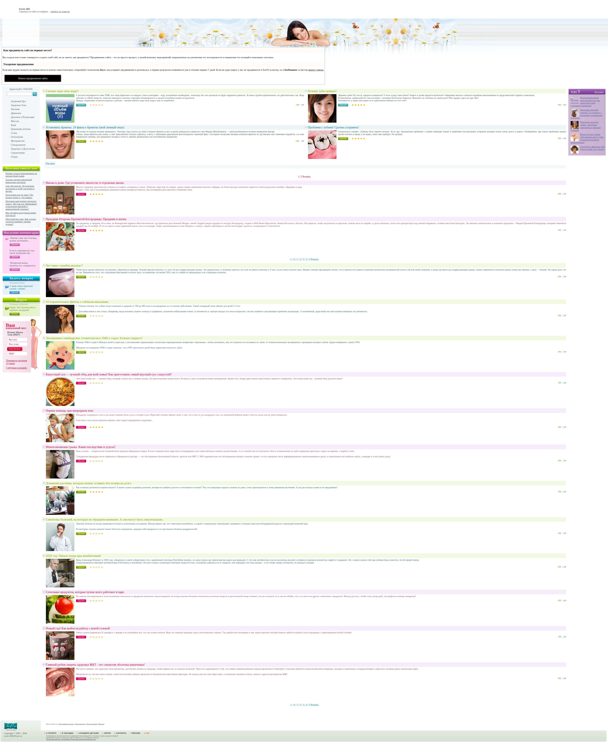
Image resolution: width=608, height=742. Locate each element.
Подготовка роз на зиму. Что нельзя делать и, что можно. (19, 196)
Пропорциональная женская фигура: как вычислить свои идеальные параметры (585, 102)
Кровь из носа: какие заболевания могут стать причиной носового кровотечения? (587, 138)
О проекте (51, 733)
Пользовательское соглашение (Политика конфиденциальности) (71, 739)
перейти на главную (60, 11)
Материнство (18, 141)
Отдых (14, 156)
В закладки (67, 733)
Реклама (136, 733)
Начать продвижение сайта (33, 78)
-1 (291, 259)
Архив (34, 169)
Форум (107, 733)
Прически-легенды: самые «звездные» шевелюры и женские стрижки (586, 126)
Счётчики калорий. (16, 367)
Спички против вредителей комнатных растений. (19, 181)
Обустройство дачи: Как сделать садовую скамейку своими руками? (21, 222)
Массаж (15, 121)
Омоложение (80, 724)
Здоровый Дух (18, 101)
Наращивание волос (66, 724)
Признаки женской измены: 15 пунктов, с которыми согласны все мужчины (586, 114)
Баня (13, 125)
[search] (35, 94)
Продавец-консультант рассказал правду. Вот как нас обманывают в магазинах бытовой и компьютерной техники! (21, 205)
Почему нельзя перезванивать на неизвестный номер (21, 174)
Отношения (17, 137)
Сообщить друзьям (89, 733)
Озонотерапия (91, 724)
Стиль (14, 133)
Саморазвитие (18, 145)
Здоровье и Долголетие (23, 149)
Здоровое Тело (18, 105)
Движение (16, 113)
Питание (15, 109)
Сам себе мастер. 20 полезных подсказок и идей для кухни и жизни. (20, 189)
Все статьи (599, 92)
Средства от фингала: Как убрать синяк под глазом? (592, 148)
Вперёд (306, 176)
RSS (147, 733)
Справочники (18, 152)
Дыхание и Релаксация (22, 117)
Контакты (121, 733)
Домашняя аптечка (21, 129)
